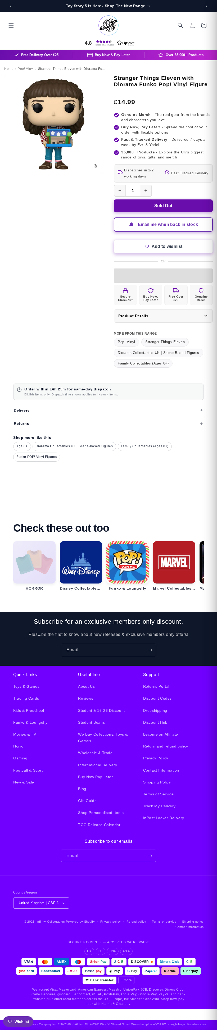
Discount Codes (157, 698)
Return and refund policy (165, 746)
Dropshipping (155, 710)
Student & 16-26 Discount (101, 710)
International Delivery (97, 765)
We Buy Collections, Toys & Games (103, 737)
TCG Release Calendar (99, 825)
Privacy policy (110, 921)
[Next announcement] (207, 6)
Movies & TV (24, 734)
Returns (21, 423)
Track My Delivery (159, 806)
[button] (11, 25)
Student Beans (91, 722)
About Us (86, 686)
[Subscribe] (150, 650)
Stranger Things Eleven (165, 342)
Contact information (189, 926)
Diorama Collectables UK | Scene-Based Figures (158, 353)
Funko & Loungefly (30, 722)
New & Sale (23, 782)
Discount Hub (155, 722)
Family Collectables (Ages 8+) (143, 363)
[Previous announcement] (10, 6)
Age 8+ (22, 446)
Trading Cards (26, 698)
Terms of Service (158, 794)
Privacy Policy (155, 758)
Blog (82, 789)
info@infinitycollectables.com (187, 1024)
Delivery (22, 410)
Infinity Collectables (51, 921)
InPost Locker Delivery (163, 818)
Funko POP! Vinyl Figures (36, 457)
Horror (19, 746)
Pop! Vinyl (126, 342)
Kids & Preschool (28, 710)
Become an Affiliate (160, 734)
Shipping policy (193, 921)
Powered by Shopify (80, 921)
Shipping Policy (157, 782)
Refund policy (136, 921)
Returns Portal (156, 686)
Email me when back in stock (168, 224)
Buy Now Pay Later (95, 777)
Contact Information (161, 770)
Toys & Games (26, 686)
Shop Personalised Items (101, 812)
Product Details (133, 316)
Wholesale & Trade (95, 753)
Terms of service (164, 921)
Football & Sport (28, 770)
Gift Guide (87, 801)
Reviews (85, 698)
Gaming (20, 758)
